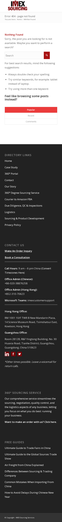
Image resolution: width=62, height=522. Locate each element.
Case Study (11, 167)
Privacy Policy (13, 225)
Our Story (10, 186)
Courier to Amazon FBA (18, 199)
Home (19, 19)
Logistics (10, 212)
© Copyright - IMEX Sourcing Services (19, 517)
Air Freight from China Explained (24, 465)
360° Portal (11, 173)
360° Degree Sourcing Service (22, 192)
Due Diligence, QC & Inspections (23, 205)
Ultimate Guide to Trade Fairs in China (28, 448)
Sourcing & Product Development (24, 218)
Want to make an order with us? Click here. (31, 422)
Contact (9, 180)
